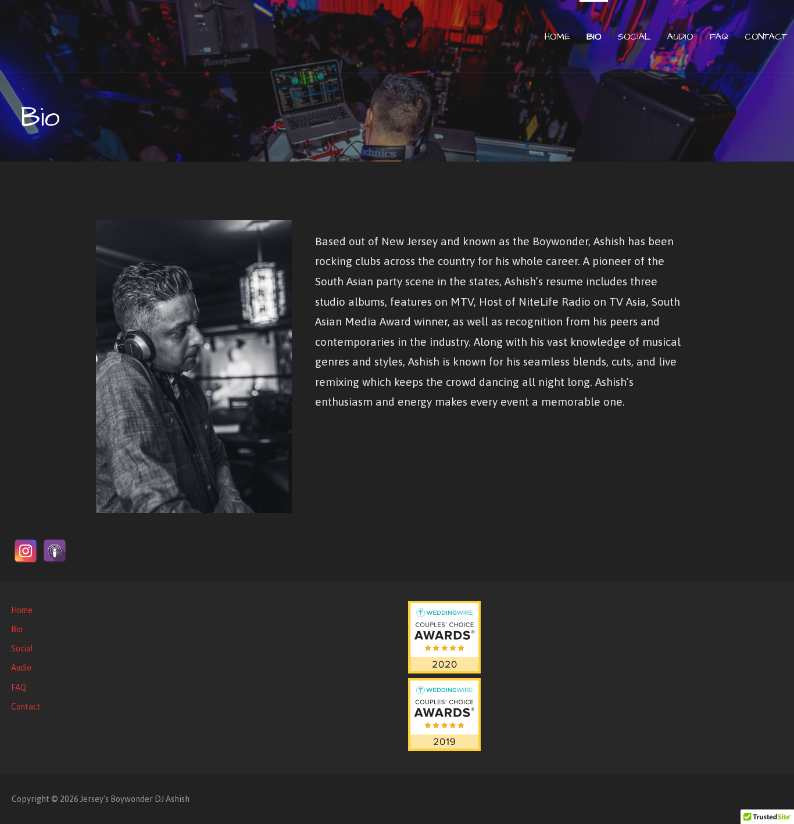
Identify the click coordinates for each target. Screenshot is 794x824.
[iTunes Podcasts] (54, 551)
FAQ (718, 36)
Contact (766, 36)
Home (557, 36)
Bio (593, 36)
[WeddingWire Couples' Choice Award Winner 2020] (444, 670)
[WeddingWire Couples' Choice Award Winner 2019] (444, 748)
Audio (680, 36)
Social (634, 36)
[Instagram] (25, 551)
